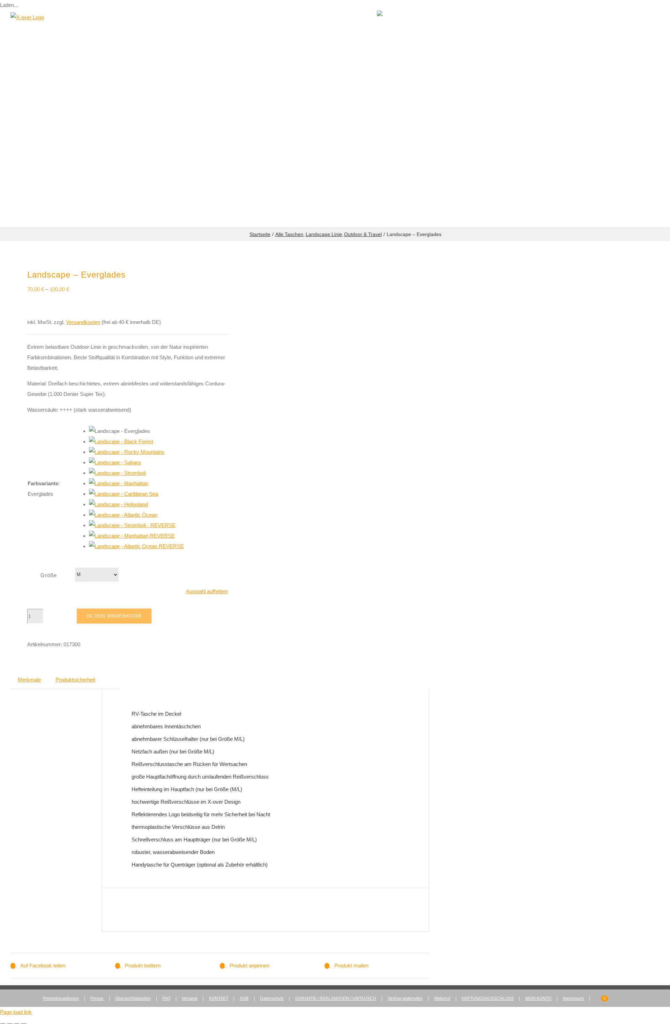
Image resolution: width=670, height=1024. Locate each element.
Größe (48, 575)
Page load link (16, 1012)
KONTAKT (218, 998)
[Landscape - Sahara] (115, 462)
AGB (244, 998)
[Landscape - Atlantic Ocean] (123, 515)
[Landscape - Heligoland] (118, 504)
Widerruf (442, 998)
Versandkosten (83, 322)
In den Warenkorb (114, 616)
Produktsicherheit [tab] (75, 680)
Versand (190, 998)
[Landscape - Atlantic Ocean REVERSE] (136, 546)
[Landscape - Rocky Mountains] (126, 452)
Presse (97, 998)
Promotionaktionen (61, 998)
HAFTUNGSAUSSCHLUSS (488, 998)
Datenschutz (272, 998)
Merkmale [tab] (29, 680)
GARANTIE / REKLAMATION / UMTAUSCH (335, 998)
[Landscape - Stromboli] (117, 473)
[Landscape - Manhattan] (118, 483)
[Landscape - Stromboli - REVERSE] (132, 525)
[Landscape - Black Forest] (121, 441)
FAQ (166, 998)
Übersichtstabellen (133, 998)
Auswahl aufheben (207, 591)
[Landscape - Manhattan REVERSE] (132, 536)
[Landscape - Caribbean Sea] (123, 494)
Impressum (573, 998)
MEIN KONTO (538, 998)
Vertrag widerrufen (405, 998)
